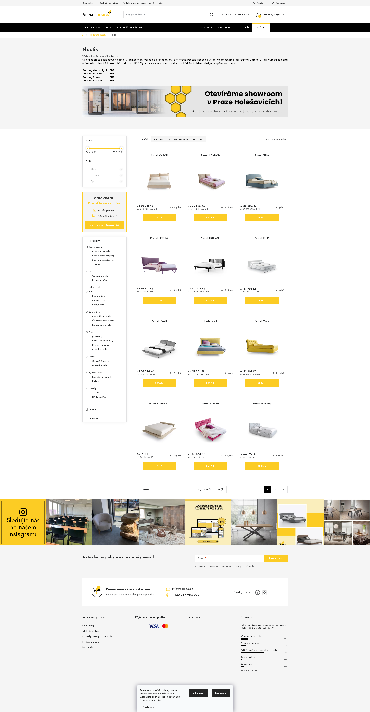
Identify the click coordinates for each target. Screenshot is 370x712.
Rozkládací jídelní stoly (102, 340)
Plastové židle (98, 296)
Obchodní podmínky (108, 3)
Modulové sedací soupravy (104, 260)
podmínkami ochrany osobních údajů (239, 566)
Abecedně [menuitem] (198, 139)
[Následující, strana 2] (275, 489)
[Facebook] (257, 592)
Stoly (91, 332)
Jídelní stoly (97, 336)
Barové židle (94, 311)
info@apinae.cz (182, 589)
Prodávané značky (90, 641)
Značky (94, 418)
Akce (106, 169)
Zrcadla (95, 392)
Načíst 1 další (213, 489)
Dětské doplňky (99, 397)
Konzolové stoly (99, 349)
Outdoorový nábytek (250, 643)
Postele (92, 356)
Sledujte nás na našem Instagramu (23, 527)
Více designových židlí (251, 636)
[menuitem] (92, 27)
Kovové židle (98, 304)
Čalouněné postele (100, 361)
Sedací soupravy (96, 247)
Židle (91, 291)
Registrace (280, 3)
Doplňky (92, 388)
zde (158, 700)
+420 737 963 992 (237, 14)
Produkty (95, 240)
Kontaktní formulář (104, 225)
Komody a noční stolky (102, 376)
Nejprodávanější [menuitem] (178, 139)
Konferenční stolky (100, 345)
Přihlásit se (275, 558)
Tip (106, 181)
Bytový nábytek (95, 372)
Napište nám (88, 647)
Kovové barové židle (101, 324)
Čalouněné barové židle (103, 320)
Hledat (212, 14)
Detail (159, 217)
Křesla (91, 271)
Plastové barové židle (102, 316)
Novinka (106, 175)
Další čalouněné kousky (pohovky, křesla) (259, 650)
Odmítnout (198, 693)
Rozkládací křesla (100, 280)
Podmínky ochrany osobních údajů (138, 3)
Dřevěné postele (99, 365)
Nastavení (148, 707)
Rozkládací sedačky (101, 251)
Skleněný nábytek (248, 657)
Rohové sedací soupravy (103, 255)
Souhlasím (220, 693)
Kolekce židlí (94, 287)
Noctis (115, 56)
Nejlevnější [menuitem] (142, 139)
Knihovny (96, 381)
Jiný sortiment (246, 663)
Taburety (96, 264)
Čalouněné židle (99, 300)
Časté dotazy (88, 3)
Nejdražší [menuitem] (158, 139)
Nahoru (146, 489)
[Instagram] (264, 592)
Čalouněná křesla (100, 275)
